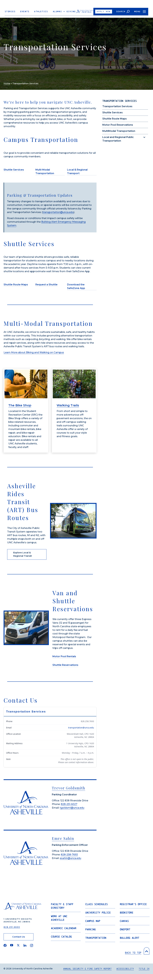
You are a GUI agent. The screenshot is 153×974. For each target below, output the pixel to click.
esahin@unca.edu (70, 858)
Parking (90, 929)
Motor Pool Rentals (64, 656)
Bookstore (126, 912)
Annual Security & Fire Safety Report (87, 968)
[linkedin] (24, 945)
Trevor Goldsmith (68, 787)
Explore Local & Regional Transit (22, 554)
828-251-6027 (69, 804)
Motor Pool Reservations (117, 124)
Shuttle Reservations (65, 665)
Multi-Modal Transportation (44, 171)
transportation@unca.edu (58, 212)
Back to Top (133, 952)
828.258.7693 (87, 721)
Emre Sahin (63, 838)
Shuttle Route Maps (114, 118)
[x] (18, 945)
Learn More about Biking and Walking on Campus (34, 352)
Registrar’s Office (133, 904)
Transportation (95, 937)
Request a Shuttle (46, 284)
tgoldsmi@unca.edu (72, 807)
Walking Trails (68, 405)
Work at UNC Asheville (59, 918)
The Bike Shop (19, 405)
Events (25, 11)
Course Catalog (61, 936)
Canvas (124, 921)
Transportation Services (117, 106)
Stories (10, 11)
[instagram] (31, 945)
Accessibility (125, 968)
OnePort (125, 929)
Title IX (144, 968)
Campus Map (92, 921)
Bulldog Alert (129, 937)
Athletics (41, 11)
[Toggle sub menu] (144, 137)
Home (7, 83)
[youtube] (11, 945)
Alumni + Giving (64, 11)
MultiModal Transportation (118, 131)
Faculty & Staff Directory (62, 906)
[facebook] (5, 945)
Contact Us (18, 936)
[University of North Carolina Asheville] (84, 12)
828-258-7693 (69, 854)
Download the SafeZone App (76, 286)
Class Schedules (96, 904)
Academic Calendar (63, 928)
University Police (98, 912)
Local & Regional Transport (77, 171)
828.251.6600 (12, 927)
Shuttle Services (112, 112)
